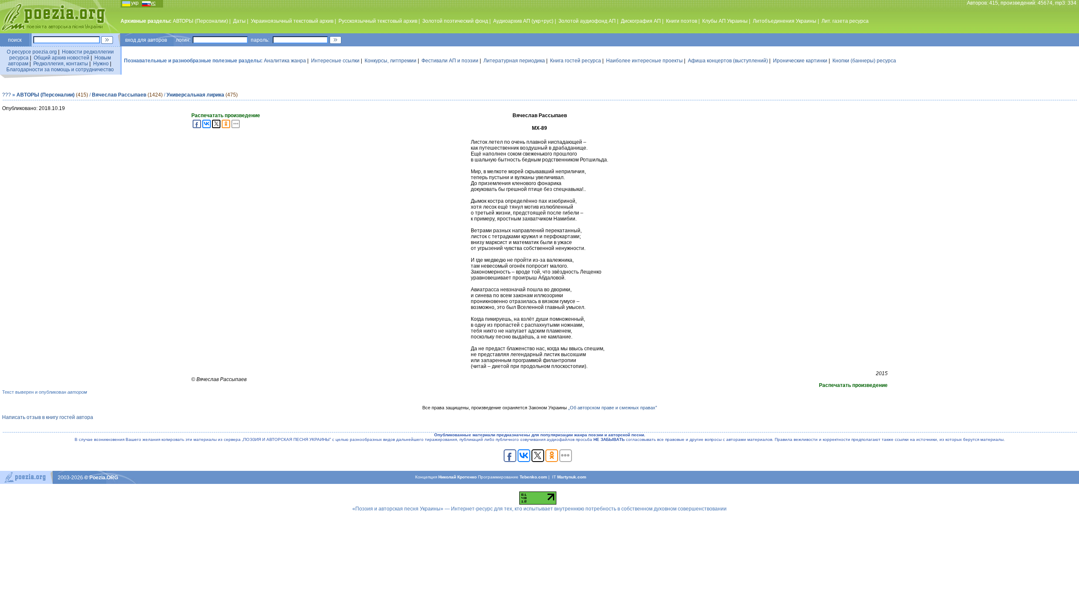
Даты (239, 21)
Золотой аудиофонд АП (587, 21)
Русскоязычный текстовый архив (377, 21)
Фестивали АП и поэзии (449, 61)
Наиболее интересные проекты (644, 61)
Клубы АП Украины (725, 21)
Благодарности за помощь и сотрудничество (60, 70)
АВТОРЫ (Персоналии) (200, 21)
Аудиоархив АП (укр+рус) (523, 21)
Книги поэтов (681, 21)
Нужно (101, 64)
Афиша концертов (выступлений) (728, 61)
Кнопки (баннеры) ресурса (864, 61)
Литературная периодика (514, 61)
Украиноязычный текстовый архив (292, 21)
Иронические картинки (800, 61)
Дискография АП (641, 21)
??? (6, 95)
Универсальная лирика (195, 95)
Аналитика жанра (285, 61)
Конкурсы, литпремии (390, 61)
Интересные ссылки (335, 61)
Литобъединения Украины (784, 21)
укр (135, 3)
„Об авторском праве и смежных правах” (612, 407)
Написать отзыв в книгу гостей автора (47, 417)
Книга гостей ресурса (575, 61)
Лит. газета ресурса (845, 21)
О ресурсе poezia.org (32, 52)
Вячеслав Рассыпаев (119, 95)
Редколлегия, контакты (60, 64)
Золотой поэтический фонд (455, 21)
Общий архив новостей (61, 58)
